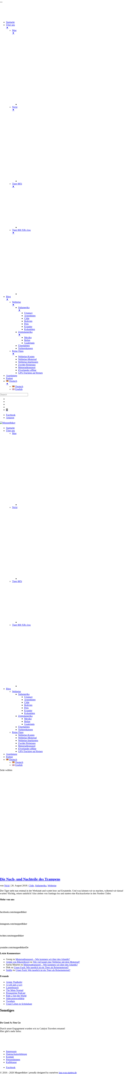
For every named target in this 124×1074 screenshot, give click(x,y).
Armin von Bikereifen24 (17, 962)
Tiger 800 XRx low (21, 625)
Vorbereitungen (25, 729)
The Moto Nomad (14, 990)
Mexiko (28, 718)
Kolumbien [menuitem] (29, 329)
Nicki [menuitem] (14, 108)
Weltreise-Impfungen (28, 740)
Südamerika (23, 694)
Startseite (10, 428)
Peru (26, 708)
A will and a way (14, 985)
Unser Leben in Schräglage (19, 1004)
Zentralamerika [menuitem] (25, 333)
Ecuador (28, 710)
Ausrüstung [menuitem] (11, 375)
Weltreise (16, 691)
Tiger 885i (17, 581)
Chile (26, 702)
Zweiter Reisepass (27, 743)
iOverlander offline (27, 748)
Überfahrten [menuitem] (24, 345)
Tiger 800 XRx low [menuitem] (21, 231)
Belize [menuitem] (27, 340)
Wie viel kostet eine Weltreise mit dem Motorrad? (56, 962)
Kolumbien (29, 713)
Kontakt (10, 1057)
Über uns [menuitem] (10, 26)
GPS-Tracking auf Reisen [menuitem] (30, 373)
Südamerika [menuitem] (23, 309)
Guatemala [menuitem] (29, 343)
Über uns (10, 430)
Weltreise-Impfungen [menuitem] (28, 362)
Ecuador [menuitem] (28, 326)
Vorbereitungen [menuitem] (25, 348)
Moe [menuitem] (14, 31)
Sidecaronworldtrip (15, 998)
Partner (9, 757)
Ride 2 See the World (16, 995)
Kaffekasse (11, 1062)
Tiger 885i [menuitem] (17, 185)
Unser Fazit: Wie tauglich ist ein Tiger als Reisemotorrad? (41, 967)
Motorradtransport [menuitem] (26, 367)
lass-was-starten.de (68, 1072)
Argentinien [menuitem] (30, 315)
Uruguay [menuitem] (28, 313)
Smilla (9, 970)
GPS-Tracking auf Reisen (30, 751)
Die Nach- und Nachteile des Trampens (30, 879)
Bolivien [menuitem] (28, 321)
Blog (8, 688)
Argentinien (30, 699)
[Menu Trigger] (1, 2)
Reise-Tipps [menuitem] (17, 352)
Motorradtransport (26, 746)
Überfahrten (24, 727)
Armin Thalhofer (14, 982)
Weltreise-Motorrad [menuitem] (27, 359)
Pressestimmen (7, 1016)
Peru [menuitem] (26, 324)
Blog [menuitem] (8, 298)
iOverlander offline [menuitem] (27, 370)
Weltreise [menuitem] (16, 303)
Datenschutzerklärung (16, 1054)
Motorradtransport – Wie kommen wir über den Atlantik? (43, 959)
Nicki (14, 507)
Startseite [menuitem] (10, 22)
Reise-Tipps (17, 732)
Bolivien (28, 705)
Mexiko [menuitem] (28, 337)
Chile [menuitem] (26, 318)
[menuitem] (71, 104)
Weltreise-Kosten (26, 735)
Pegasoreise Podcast (15, 993)
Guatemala (29, 724)
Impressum (11, 1051)
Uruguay (28, 697)
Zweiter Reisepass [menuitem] (27, 364)
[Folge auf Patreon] (7, 409)
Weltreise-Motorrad (27, 737)
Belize (27, 721)
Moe (14, 433)
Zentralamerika (25, 716)
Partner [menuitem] (9, 378)
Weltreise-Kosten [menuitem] (26, 356)
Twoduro (10, 1001)
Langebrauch (12, 987)
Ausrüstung (11, 754)
